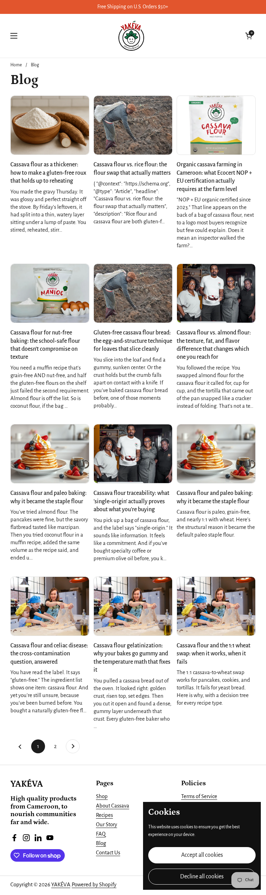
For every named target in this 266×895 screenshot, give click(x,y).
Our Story (106, 824)
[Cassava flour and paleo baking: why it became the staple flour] (49, 453)
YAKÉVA (60, 884)
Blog (35, 65)
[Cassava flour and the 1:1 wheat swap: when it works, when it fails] (216, 606)
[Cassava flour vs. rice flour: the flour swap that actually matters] (133, 125)
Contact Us (108, 852)
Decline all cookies (202, 876)
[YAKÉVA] (131, 36)
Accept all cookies (202, 855)
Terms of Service (199, 796)
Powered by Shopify (94, 884)
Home (16, 65)
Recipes (104, 815)
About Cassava (112, 806)
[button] (249, 36)
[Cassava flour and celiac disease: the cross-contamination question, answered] (49, 606)
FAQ (101, 834)
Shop (102, 796)
